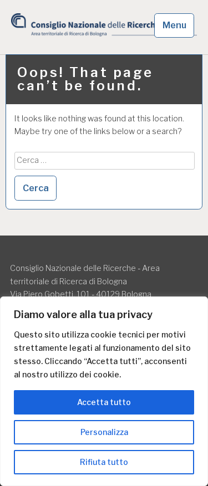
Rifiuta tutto (104, 462)
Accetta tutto (104, 402)
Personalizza (104, 432)
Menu (174, 25)
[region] (104, 391)
